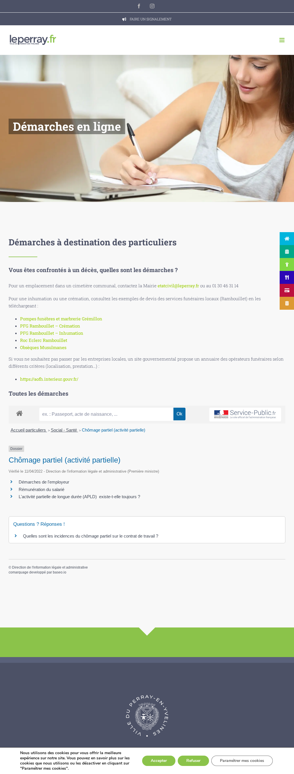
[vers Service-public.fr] (245, 415)
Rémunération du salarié (41, 489)
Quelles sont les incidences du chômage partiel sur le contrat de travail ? (90, 536)
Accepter (159, 760)
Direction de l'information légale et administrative (50, 567)
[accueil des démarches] (19, 413)
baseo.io (59, 572)
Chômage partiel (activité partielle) (113, 430)
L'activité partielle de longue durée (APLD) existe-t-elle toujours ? (79, 496)
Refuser (193, 760)
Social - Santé (64, 430)
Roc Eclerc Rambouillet (43, 340)
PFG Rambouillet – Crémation (50, 326)
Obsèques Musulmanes (43, 347)
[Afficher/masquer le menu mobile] (282, 40)
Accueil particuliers (29, 430)
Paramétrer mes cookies (242, 760)
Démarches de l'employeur (44, 482)
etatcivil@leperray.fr (178, 285)
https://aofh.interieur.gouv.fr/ (49, 379)
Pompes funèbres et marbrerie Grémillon (61, 318)
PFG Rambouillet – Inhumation (51, 333)
